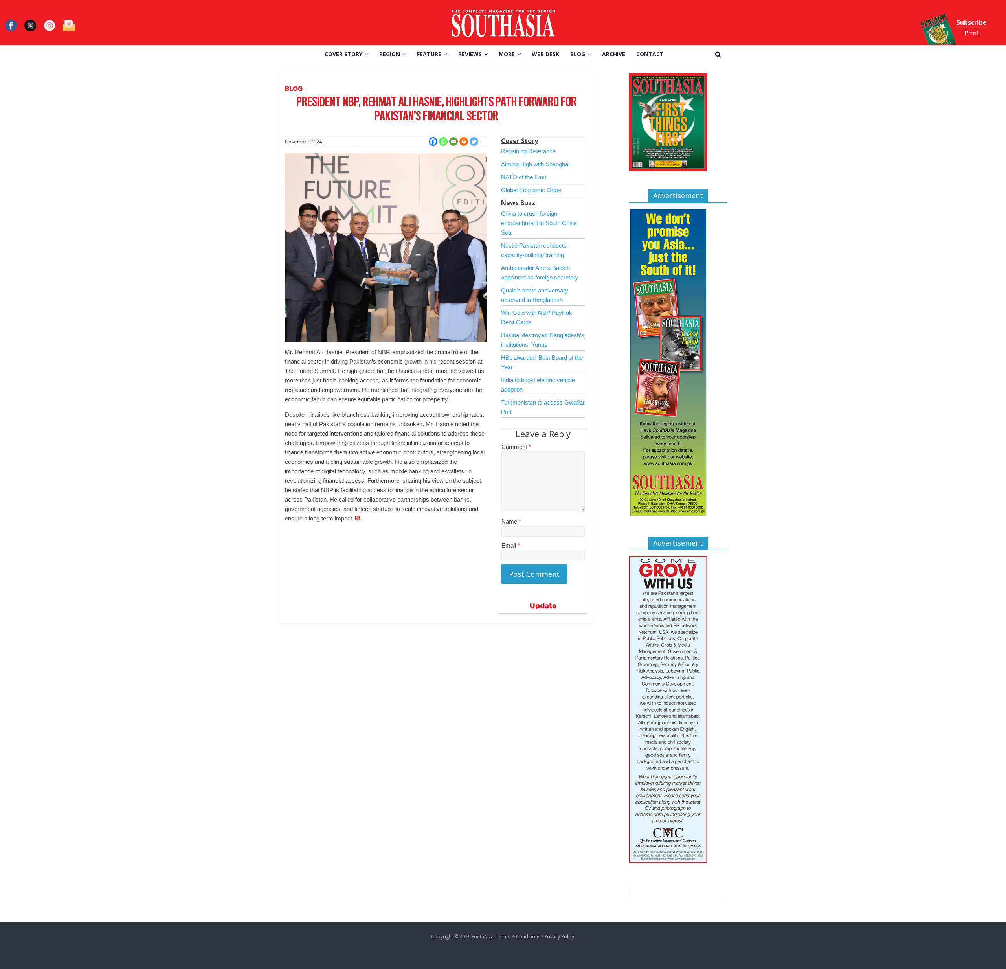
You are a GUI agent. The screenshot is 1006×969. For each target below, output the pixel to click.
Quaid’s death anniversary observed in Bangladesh (534, 295)
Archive (613, 54)
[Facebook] (433, 141)
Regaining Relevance (528, 151)
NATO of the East (523, 177)
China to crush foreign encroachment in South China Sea (539, 223)
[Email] (453, 141)
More (507, 54)
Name (511, 521)
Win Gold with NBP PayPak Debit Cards (536, 317)
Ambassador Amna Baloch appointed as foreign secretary (539, 273)
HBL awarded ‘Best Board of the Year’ (542, 362)
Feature (429, 54)
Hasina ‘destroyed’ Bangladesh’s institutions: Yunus (542, 340)
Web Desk (545, 54)
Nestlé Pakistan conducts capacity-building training (534, 250)
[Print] (463, 141)
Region (389, 54)
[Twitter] (474, 141)
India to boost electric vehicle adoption (538, 385)
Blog (577, 54)
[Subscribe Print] (931, 4)
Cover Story (343, 54)
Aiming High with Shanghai (535, 164)
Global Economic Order (531, 190)
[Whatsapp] (443, 141)
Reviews (470, 54)
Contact (650, 54)
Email (510, 545)
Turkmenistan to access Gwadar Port (543, 407)
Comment (516, 446)
